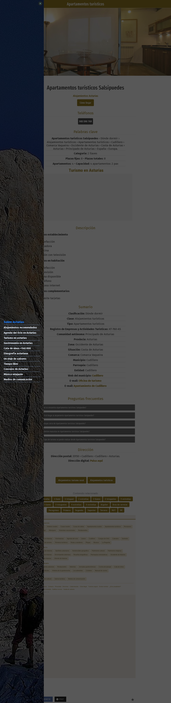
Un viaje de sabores (15, 358)
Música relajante (13, 374)
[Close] (40, 4)
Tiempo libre (11, 363)
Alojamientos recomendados (20, 327)
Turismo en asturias (15, 337)
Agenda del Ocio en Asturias (20, 332)
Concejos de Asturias (16, 368)
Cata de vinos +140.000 (17, 348)
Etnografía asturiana (16, 353)
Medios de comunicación (18, 379)
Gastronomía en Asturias (18, 343)
